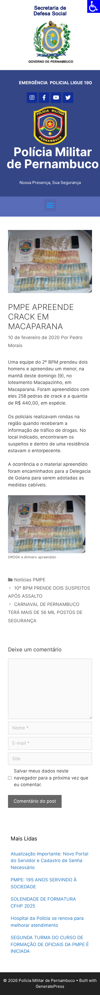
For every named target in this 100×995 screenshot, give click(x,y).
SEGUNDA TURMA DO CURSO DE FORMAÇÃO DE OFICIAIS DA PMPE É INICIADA (50, 944)
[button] (50, 205)
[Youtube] (56, 97)
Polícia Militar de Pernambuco (53, 157)
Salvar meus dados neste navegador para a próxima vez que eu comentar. (51, 777)
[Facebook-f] (44, 97)
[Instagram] (32, 97)
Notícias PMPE (29, 579)
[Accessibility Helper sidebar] (93, 6)
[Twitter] (68, 97)
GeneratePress (50, 986)
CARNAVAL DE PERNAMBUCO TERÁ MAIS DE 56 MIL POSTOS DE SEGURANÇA (45, 612)
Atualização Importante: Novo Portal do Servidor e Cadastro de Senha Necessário (49, 860)
